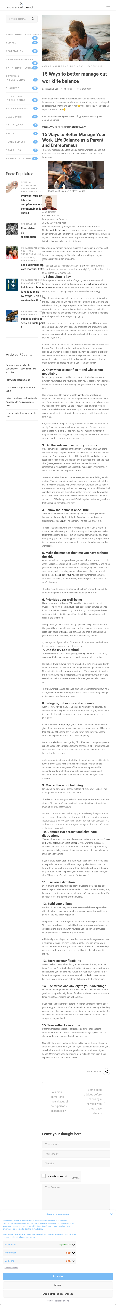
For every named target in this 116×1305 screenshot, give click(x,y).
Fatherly (82, 488)
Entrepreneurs (21, 108)
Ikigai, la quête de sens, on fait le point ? (33, 323)
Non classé (21, 125)
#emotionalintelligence (22, 36)
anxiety (87, 989)
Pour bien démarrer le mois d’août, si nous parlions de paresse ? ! (59, 1101)
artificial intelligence (21, 78)
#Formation (21, 51)
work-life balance (57, 230)
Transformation (21, 158)
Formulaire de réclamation (18, 380)
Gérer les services (11, 1268)
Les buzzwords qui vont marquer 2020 (21, 389)
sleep (63, 632)
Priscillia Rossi (51, 89)
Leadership (21, 117)
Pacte (21, 133)
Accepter (58, 1276)
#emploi (21, 43)
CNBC (63, 521)
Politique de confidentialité (58, 1301)
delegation (63, 724)
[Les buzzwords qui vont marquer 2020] (12, 248)
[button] (111, 1214)
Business (21, 88)
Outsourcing (48, 742)
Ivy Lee (86, 653)
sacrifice (81, 395)
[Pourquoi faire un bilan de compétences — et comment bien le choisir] (12, 182)
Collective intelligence (21, 98)
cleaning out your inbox (66, 575)
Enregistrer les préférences (57, 1294)
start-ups (21, 150)
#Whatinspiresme (21, 68)
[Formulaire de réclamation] (12, 224)
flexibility (91, 975)
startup (83, 266)
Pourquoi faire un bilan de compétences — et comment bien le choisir (32, 204)
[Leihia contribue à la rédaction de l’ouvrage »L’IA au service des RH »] (12, 280)
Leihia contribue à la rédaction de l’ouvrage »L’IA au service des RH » (21, 402)
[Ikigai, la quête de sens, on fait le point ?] (12, 311)
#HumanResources (21, 61)
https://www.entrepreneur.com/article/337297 (64, 127)
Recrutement (21, 142)
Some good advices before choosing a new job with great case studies (93, 1101)
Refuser (58, 1285)
